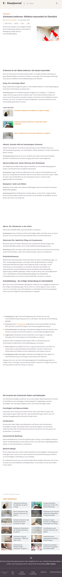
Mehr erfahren (51, 564)
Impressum (43, 572)
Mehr (28, 23)
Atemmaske (21, 324)
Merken (16, 23)
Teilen (22, 23)
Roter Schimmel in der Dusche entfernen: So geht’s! (32, 133)
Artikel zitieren (8, 23)
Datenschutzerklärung (55, 572)
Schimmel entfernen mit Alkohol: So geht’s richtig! (31, 110)
